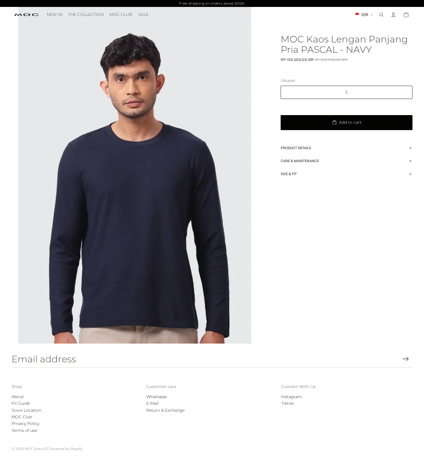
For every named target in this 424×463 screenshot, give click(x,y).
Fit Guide (21, 403)
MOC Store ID (36, 449)
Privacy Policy (25, 423)
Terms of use (24, 430)
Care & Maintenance (300, 161)
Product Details (296, 148)
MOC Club (22, 416)
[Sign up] (405, 359)
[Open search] (381, 14)
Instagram (291, 396)
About (18, 396)
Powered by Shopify (65, 449)
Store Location (26, 410)
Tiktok (287, 403)
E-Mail (152, 403)
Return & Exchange (165, 410)
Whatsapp (156, 396)
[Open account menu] (393, 14)
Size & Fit (289, 174)
